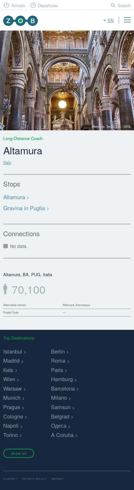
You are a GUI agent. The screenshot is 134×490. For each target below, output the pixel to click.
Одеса (58, 425)
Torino (10, 435)
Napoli (11, 425)
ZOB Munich (20, 20)
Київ (8, 370)
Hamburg (62, 379)
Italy (7, 162)
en (111, 20)
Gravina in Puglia (24, 208)
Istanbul (12, 351)
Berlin (58, 351)
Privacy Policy (34, 479)
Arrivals (18, 5)
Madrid (11, 360)
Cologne (13, 416)
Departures (48, 5)
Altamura (14, 197)
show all (18, 453)
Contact (10, 479)
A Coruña (62, 435)
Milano (59, 397)
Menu (127, 19)
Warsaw (12, 388)
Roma (58, 360)
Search (124, 5)
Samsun (61, 407)
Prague (11, 407)
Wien (9, 379)
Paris (57, 370)
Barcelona (63, 388)
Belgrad (60, 416)
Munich (11, 397)
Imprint (57, 479)
